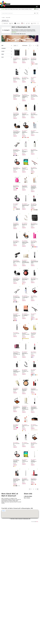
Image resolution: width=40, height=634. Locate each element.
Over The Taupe (34, 484)
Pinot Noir (16, 485)
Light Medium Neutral (32, 429)
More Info (23, 33)
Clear (31, 246)
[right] (32, 9)
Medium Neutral (35, 429)
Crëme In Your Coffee (34, 209)
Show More (14, 32)
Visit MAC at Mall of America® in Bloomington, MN (20, 518)
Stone (17, 485)
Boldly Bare (35, 319)
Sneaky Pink (34, 394)
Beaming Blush (13, 466)
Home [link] (20, 9)
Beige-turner (34, 319)
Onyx (16, 155)
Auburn (31, 319)
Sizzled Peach (32, 394)
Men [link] (9, 9)
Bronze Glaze (13, 320)
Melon (32, 82)
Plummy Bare (25, 430)
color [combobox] (2, 51)
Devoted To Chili (32, 484)
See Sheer (31, 394)
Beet (32, 319)
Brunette (13, 155)
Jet (32, 246)
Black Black (32, 374)
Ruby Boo (35, 484)
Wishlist (37, 9)
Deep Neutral (31, 429)
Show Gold (15, 466)
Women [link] (6, 9)
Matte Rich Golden (26, 338)
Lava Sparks (34, 246)
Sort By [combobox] (15, 45)
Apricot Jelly (22, 430)
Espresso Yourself (35, 209)
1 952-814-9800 (16, 33)
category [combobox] (3, 48)
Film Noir (36, 209)
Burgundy (36, 319)
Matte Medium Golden (25, 338)
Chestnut (31, 173)
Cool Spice (32, 173)
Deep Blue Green (31, 82)
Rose (34, 82)
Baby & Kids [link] (12, 9)
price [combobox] (2, 54)
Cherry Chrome (15, 320)
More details (27, 497)
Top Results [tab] (5, 20)
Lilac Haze (16, 320)
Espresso (15, 485)
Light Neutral (34, 429)
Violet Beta (36, 246)
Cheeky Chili (22, 137)
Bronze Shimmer (31, 357)
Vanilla (35, 82)
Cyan (34, 374)
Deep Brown (35, 374)
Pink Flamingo (26, 137)
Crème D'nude (32, 209)
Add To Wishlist (20, 49)
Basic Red (31, 374)
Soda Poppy (35, 394)
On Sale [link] (3, 9)
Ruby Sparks (35, 246)
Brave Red (31, 209)
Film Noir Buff (25, 137)
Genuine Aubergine (15, 155)
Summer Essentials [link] (25, 9)
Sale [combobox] (2, 57)
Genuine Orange (36, 374)
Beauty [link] (16, 9)
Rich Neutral (36, 429)
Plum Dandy (32, 357)
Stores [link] (30, 9)
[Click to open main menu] (37, 6)
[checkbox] (5, 23)
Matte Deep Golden (22, 338)
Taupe (17, 155)
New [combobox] (2, 45)
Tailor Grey (19, 485)
